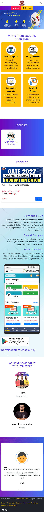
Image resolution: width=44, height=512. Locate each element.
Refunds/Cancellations (9, 505)
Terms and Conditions (30, 503)
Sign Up (27, 8)
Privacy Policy (6, 503)
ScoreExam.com (22, 499)
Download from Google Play (18, 350)
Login (16, 8)
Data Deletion (16, 503)
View (38, 199)
